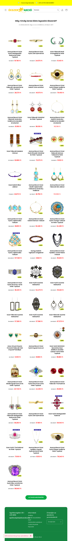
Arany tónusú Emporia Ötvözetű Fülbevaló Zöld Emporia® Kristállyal (15, 348)
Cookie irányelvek (33, 524)
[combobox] (46, 10)
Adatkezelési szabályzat (35, 522)
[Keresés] (58, 10)
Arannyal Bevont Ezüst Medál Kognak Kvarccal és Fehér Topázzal (14, 383)
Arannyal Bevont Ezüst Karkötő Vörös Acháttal (36, 86)
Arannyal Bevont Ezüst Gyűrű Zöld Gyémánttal (36, 52)
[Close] (30, 536)
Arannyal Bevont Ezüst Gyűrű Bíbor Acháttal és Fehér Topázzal (14, 483)
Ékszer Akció (38, 537)
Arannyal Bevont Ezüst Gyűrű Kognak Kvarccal (36, 347)
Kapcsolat (31, 526)
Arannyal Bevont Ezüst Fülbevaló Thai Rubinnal (57, 383)
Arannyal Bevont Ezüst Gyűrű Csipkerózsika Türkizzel (15, 220)
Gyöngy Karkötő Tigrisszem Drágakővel (36, 252)
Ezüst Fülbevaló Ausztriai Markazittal (15, 316)
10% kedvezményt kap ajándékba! (16, 536)
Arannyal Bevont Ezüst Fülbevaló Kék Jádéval (57, 186)
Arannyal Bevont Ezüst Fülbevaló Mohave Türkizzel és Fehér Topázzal (57, 154)
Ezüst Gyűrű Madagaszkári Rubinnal (57, 415)
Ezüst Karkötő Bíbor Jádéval (15, 186)
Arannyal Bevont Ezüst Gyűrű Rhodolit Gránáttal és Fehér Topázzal (36, 153)
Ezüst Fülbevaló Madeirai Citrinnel (15, 152)
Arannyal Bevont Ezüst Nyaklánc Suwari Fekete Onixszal (57, 252)
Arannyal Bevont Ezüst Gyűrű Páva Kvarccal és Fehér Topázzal (36, 383)
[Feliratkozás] (60, 522)
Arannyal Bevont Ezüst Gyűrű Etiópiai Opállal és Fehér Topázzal (57, 87)
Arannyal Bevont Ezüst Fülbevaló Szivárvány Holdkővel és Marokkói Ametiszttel (15, 120)
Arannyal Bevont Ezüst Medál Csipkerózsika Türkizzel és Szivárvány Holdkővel (36, 187)
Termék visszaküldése (34, 517)
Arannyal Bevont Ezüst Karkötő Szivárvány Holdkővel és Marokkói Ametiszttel (57, 120)
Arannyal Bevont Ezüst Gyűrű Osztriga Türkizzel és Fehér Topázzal (57, 220)
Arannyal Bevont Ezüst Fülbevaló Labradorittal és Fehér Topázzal (14, 87)
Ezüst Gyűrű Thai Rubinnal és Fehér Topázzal (14, 448)
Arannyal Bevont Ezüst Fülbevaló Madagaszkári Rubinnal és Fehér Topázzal (14, 416)
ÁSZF (29, 520)
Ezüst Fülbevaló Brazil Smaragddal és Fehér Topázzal (57, 53)
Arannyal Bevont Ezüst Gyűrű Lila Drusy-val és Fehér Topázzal (14, 284)
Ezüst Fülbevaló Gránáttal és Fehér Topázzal (36, 118)
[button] (6, 10)
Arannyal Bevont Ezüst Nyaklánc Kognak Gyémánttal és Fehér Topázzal (36, 450)
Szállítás (30, 515)
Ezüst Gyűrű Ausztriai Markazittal (36, 284)
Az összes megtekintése (36, 497)
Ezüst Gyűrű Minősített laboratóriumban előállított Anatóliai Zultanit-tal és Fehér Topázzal (57, 349)
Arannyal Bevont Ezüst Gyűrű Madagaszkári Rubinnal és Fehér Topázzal (15, 54)
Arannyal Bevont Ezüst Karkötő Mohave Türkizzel (36, 220)
